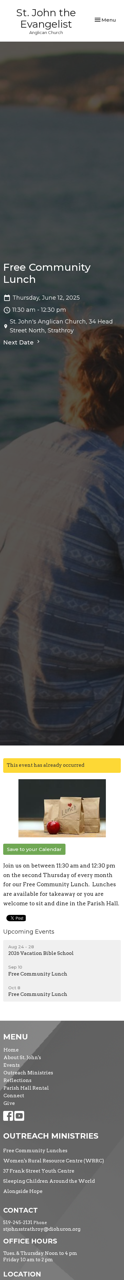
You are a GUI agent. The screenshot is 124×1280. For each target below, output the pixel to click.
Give (9, 1103)
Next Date (19, 342)
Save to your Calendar (34, 849)
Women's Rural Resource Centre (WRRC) (53, 1161)
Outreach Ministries (28, 1073)
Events (11, 1065)
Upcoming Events (28, 931)
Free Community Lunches (35, 1151)
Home (11, 1050)
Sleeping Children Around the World (49, 1181)
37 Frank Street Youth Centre (38, 1171)
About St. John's (22, 1057)
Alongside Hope (23, 1191)
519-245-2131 (17, 1222)
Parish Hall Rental (26, 1088)
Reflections (17, 1080)
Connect (13, 1096)
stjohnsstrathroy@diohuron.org (41, 1229)
